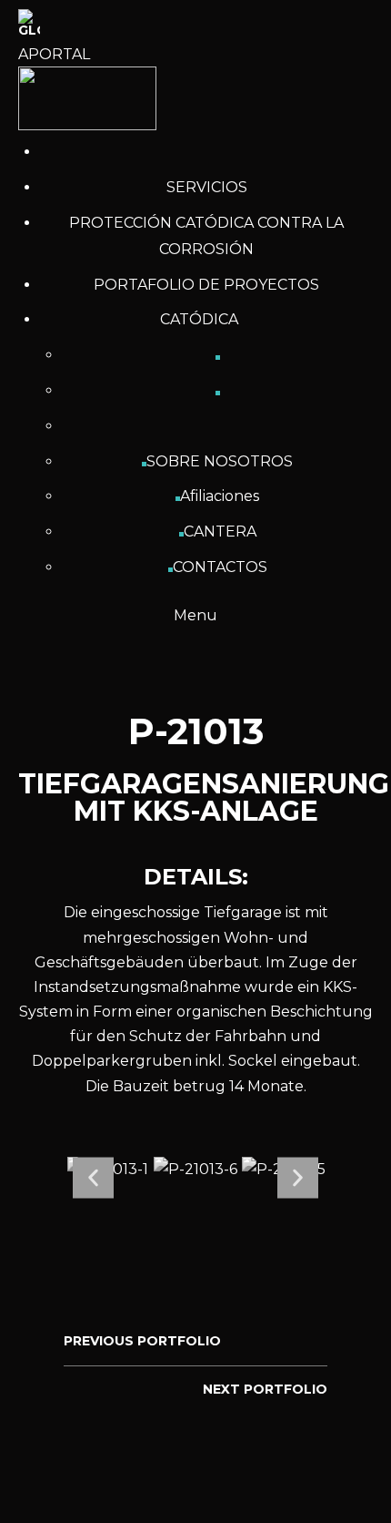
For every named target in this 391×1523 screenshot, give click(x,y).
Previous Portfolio (142, 1341)
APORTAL (54, 54)
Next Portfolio (265, 1389)
